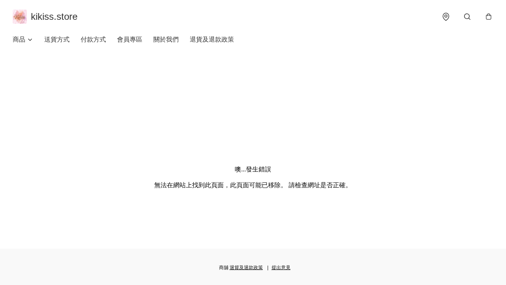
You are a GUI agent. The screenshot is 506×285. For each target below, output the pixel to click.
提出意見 (281, 267)
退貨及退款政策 (212, 39)
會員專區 (129, 39)
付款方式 (93, 39)
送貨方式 (57, 39)
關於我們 (166, 39)
